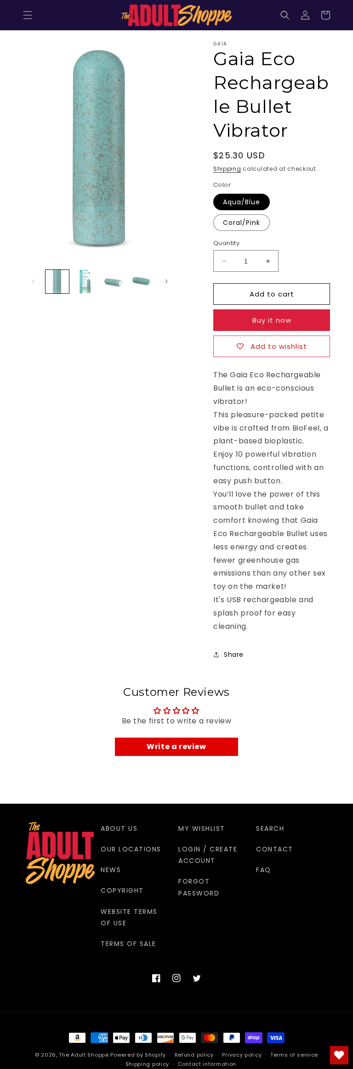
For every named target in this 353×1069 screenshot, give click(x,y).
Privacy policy (242, 1054)
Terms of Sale (128, 943)
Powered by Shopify (138, 1054)
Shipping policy (147, 1064)
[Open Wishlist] (339, 1055)
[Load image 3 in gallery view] (113, 281)
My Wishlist (201, 828)
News (111, 869)
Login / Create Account (207, 855)
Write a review (176, 746)
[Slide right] (166, 281)
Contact (274, 849)
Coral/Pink (241, 222)
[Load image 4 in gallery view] (141, 281)
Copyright (122, 890)
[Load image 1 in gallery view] (57, 281)
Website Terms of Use (129, 917)
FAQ (263, 869)
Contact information (207, 1064)
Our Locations (131, 849)
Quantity (226, 243)
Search (270, 828)
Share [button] (234, 654)
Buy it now (271, 320)
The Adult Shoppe (83, 1054)
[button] (27, 15)
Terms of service (294, 1054)
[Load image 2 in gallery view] (85, 281)
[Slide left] (33, 281)
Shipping (227, 169)
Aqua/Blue (241, 202)
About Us (119, 828)
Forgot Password (198, 887)
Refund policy (194, 1054)
